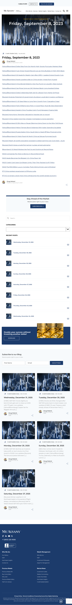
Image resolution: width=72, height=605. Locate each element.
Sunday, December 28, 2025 (51, 446)
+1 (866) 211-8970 (22, 4)
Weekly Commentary (42, 574)
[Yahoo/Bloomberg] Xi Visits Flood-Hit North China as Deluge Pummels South (29, 136)
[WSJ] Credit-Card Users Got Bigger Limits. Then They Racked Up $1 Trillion (28, 162)
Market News (51, 11)
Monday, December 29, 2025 (17, 446)
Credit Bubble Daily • (12, 53)
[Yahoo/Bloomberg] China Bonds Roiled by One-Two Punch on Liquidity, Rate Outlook (32, 84)
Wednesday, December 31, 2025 (18, 397)
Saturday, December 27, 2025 (17, 494)
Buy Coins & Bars (6, 574)
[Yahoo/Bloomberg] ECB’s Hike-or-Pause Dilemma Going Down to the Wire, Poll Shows (32, 123)
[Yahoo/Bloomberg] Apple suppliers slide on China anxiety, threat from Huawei (29, 79)
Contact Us (33, 4)
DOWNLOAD (11, 338)
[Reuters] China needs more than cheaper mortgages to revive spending (27, 119)
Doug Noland (11, 61)
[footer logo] (11, 531)
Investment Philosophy (43, 560)
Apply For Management (43, 563)
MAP (3, 557)
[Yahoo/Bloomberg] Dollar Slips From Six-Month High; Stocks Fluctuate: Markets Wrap (32, 66)
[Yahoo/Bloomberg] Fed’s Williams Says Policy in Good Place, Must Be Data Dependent (32, 106)
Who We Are (29, 11)
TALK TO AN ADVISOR (46, 4)
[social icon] (3, 536)
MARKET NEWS (28, 19)
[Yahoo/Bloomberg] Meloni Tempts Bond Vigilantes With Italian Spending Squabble (31, 127)
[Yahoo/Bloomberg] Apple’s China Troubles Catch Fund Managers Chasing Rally (30, 110)
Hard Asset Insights (7, 560)
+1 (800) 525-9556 (9, 540)
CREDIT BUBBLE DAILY (41, 19)
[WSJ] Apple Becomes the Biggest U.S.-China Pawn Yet (21, 158)
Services (35, 11)
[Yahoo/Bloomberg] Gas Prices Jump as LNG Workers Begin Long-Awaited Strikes (30, 88)
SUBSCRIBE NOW (37, 206)
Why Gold (4, 576)
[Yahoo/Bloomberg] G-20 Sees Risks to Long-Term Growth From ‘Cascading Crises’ (31, 101)
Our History (5, 555)
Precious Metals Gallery (8, 579)
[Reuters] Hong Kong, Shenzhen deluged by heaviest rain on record (26, 114)
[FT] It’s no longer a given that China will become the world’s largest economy (29, 176)
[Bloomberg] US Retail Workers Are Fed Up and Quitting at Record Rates (27, 149)
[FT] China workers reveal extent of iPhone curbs (19, 171)
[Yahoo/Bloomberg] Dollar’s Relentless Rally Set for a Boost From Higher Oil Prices (30, 93)
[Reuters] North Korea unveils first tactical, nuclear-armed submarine (26, 145)
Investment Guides (42, 571)
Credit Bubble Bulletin (43, 582)
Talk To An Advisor (7, 582)
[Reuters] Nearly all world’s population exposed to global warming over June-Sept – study (33, 141)
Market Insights (42, 11)
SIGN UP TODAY (56, 363)
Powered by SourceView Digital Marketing (46, 596)
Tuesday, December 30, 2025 (52, 397)
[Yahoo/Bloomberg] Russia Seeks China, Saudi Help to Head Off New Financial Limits (31, 132)
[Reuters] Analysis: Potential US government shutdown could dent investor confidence (32, 97)
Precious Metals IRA (7, 571)
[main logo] (8, 11)
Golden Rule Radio (42, 576)
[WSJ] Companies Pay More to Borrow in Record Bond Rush (23, 154)
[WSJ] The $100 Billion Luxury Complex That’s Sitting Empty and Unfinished (28, 167)
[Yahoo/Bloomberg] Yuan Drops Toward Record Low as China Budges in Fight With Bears (33, 71)
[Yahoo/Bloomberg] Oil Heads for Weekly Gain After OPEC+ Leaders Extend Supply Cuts (32, 75)
